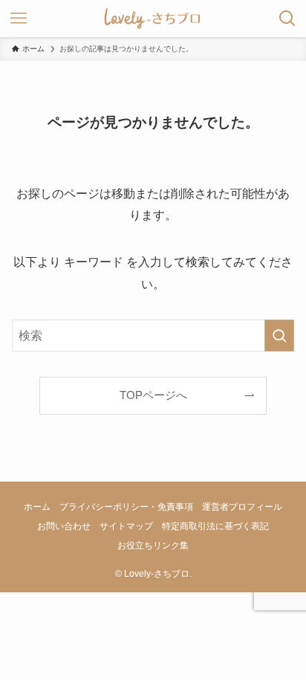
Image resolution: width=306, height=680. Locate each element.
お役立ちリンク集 (153, 545)
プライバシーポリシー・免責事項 (126, 507)
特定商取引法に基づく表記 (215, 526)
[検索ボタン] (287, 18)
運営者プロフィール (242, 507)
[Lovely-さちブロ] (152, 18)
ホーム (37, 507)
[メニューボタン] (18, 18)
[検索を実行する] (279, 336)
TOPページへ (153, 395)
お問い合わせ (64, 526)
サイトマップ (126, 526)
